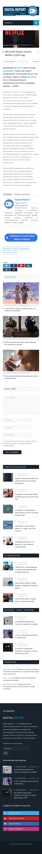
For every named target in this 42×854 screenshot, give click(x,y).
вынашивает (8, 71)
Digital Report (10, 61)
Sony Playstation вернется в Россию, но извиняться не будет (26, 623)
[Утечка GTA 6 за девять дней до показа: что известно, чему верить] (21, 294)
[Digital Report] (21, 10)
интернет (7, 252)
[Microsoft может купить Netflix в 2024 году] (21, 39)
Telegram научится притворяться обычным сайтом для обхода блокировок (26, 481)
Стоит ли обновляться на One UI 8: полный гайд (26, 636)
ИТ (15, 252)
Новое (19, 610)
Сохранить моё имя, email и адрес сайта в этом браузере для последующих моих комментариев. (20, 443)
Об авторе (7, 194)
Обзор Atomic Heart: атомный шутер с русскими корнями (25, 600)
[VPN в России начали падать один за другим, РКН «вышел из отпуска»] (21, 328)
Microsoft (18, 68)
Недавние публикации (22, 194)
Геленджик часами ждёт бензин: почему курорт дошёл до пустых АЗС (26, 496)
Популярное (9, 610)
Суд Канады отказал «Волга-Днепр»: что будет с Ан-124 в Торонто (25, 528)
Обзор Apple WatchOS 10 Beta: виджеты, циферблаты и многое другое (26, 585)
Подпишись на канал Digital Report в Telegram (22, 237)
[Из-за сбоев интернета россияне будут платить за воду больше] (21, 362)
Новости (36, 61)
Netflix (15, 248)
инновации (24, 248)
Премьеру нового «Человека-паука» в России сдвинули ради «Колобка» (19, 686)
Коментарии (29, 610)
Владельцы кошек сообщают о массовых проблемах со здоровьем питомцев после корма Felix (21, 671)
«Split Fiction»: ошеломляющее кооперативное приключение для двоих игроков (26, 569)
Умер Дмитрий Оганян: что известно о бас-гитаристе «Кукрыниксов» (24, 544)
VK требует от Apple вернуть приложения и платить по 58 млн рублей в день (26, 512)
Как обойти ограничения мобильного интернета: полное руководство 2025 (26, 651)
